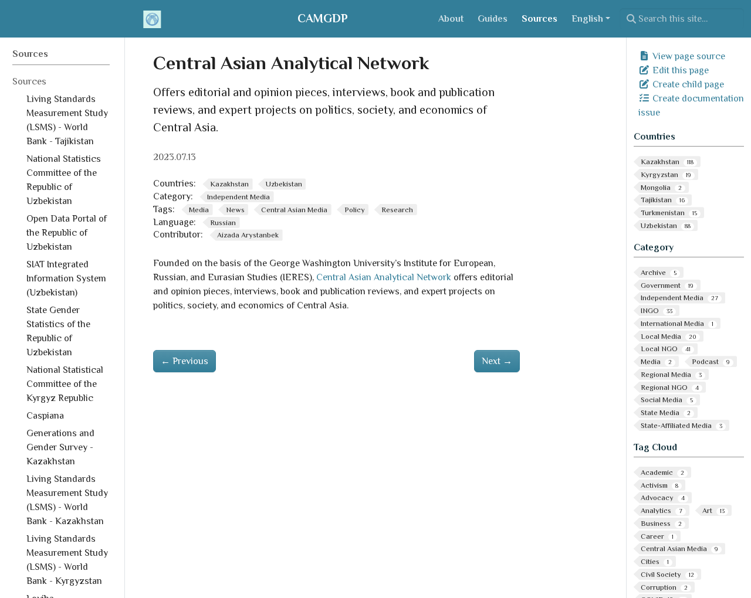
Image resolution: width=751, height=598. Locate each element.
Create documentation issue (691, 105)
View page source (687, 56)
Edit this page (679, 70)
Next (497, 361)
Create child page (687, 84)
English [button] (587, 18)
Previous (184, 361)
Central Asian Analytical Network (383, 277)
